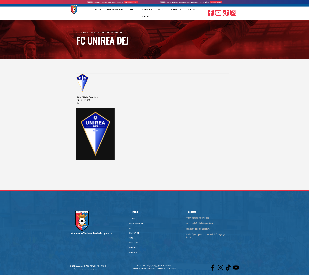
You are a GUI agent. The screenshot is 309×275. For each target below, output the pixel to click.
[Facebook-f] (211, 13)
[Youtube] (218, 13)
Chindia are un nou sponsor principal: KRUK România (187, 2)
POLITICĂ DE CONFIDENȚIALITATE (79, 269)
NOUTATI (191, 10)
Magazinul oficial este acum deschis (108, 2)
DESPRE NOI (147, 10)
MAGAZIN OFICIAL (115, 10)
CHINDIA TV (176, 10)
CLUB (160, 10)
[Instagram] (233, 13)
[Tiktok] (226, 13)
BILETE (133, 10)
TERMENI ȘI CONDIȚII (93, 269)
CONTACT (146, 16)
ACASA (98, 10)
